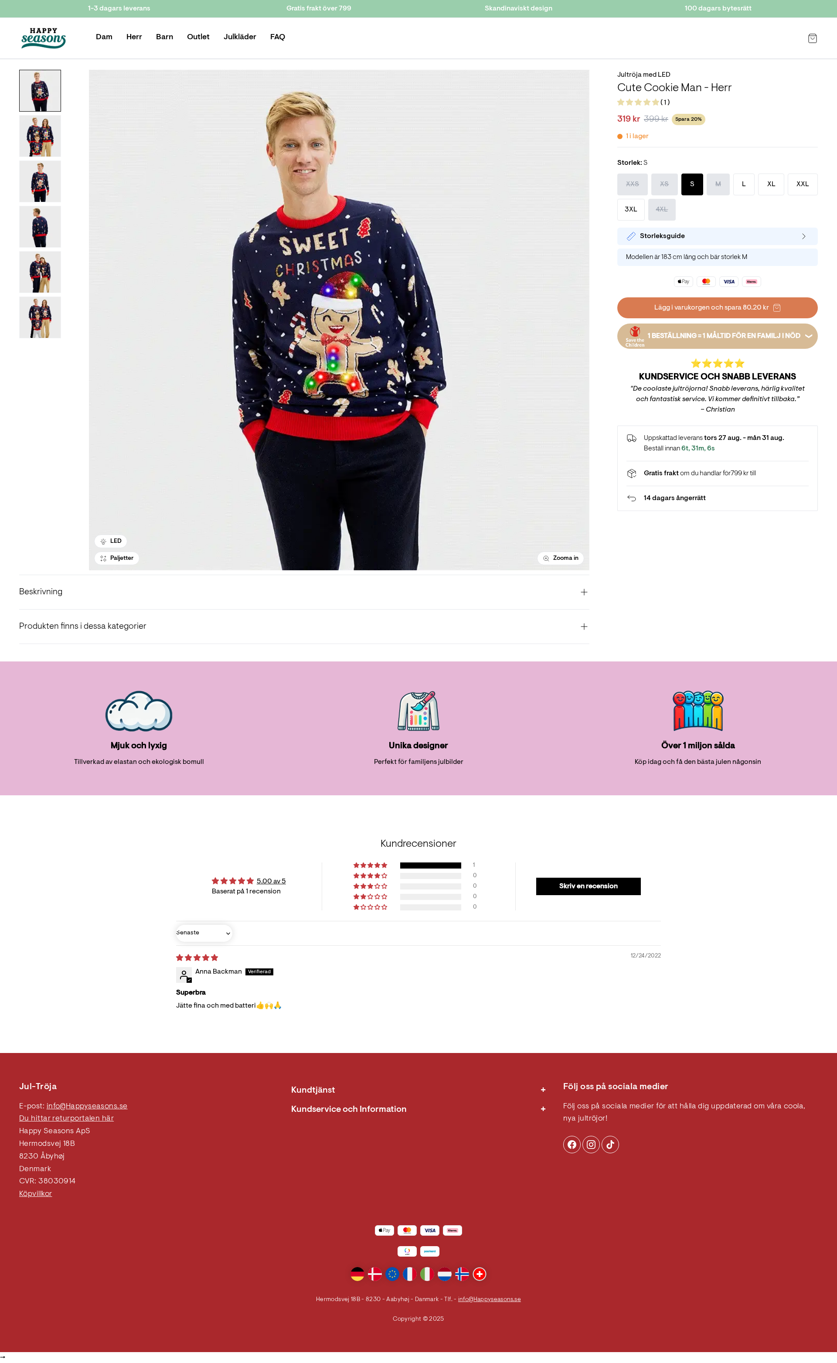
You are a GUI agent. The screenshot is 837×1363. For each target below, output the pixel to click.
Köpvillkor (35, 1194)
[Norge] (462, 1274)
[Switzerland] (480, 1274)
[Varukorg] (812, 38)
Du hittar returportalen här (66, 1119)
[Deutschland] (357, 1274)
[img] (197, 958)
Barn (164, 37)
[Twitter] (610, 1144)
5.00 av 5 (271, 881)
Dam (104, 37)
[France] (410, 1274)
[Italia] (427, 1274)
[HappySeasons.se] (43, 38)
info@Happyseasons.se (87, 1107)
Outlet (198, 37)
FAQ (277, 37)
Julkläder (240, 37)
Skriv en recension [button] (588, 886)
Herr (134, 37)
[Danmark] (375, 1274)
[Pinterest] (591, 1144)
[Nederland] (445, 1274)
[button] (638, 102)
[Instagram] (572, 1144)
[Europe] (392, 1274)
